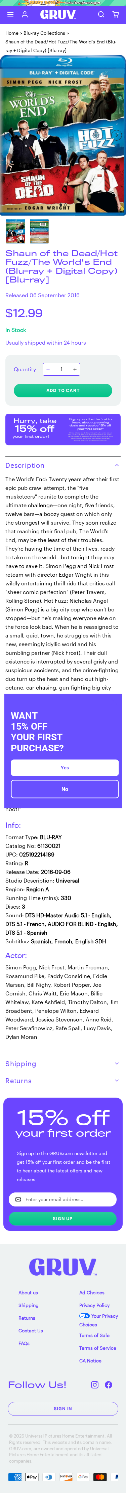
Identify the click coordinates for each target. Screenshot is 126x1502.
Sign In (63, 1408)
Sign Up (63, 1218)
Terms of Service (97, 1348)
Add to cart (63, 390)
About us (28, 1292)
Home (11, 33)
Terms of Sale (94, 1335)
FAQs (24, 1343)
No (64, 789)
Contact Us (30, 1330)
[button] (10, 14)
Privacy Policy (94, 1305)
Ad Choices (91, 1292)
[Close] (114, 702)
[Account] (25, 14)
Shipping (28, 1305)
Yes (65, 767)
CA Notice (90, 1360)
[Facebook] (109, 1384)
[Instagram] (95, 1384)
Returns (26, 1318)
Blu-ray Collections (44, 33)
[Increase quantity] (75, 369)
